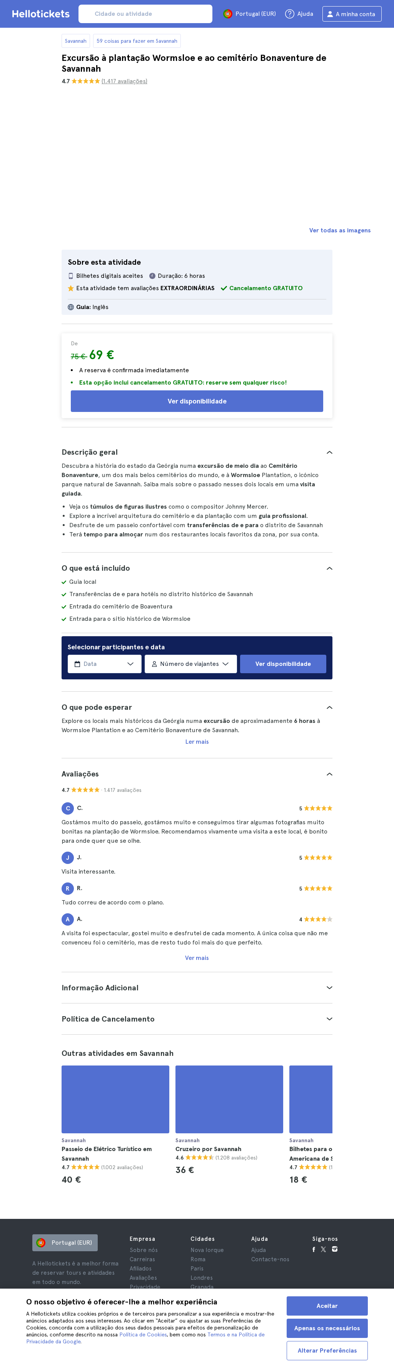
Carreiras (142, 1259)
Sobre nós (144, 1250)
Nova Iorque (207, 1250)
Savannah (76, 41)
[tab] (197, 452)
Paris (197, 1268)
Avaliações (143, 1277)
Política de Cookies (143, 1334)
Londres (201, 1277)
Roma (197, 1259)
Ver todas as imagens (340, 230)
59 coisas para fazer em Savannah (137, 41)
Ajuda (258, 1250)
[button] (197, 452)
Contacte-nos (270, 1259)
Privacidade (145, 1287)
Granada (202, 1287)
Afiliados (141, 1268)
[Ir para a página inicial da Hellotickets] (42, 14)
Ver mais (197, 957)
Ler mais (197, 741)
